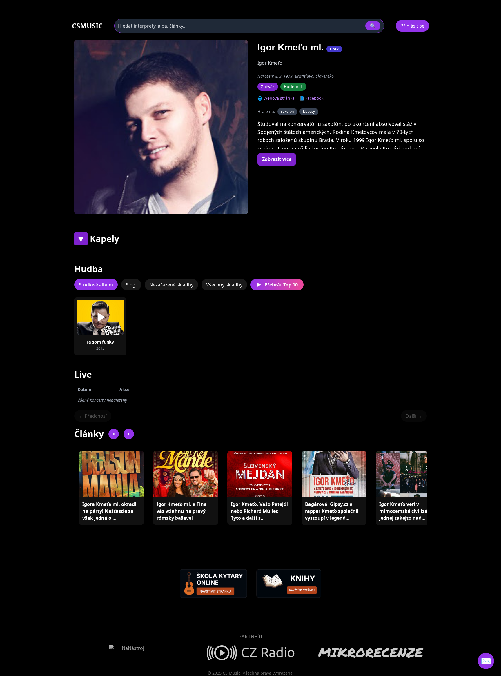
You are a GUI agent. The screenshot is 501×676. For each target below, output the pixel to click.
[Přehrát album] (91, 317)
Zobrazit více (276, 159)
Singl (131, 284)
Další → (414, 416)
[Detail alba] (110, 317)
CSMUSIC (87, 25)
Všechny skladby (224, 284)
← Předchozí (93, 416)
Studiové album (96, 284)
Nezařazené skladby (171, 284)
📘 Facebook (311, 98)
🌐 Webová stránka (276, 98)
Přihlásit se (412, 26)
